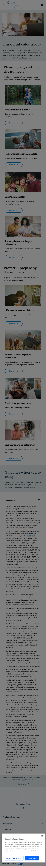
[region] (23, 848)
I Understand (32, 858)
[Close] (42, 836)
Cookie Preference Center (14, 858)
